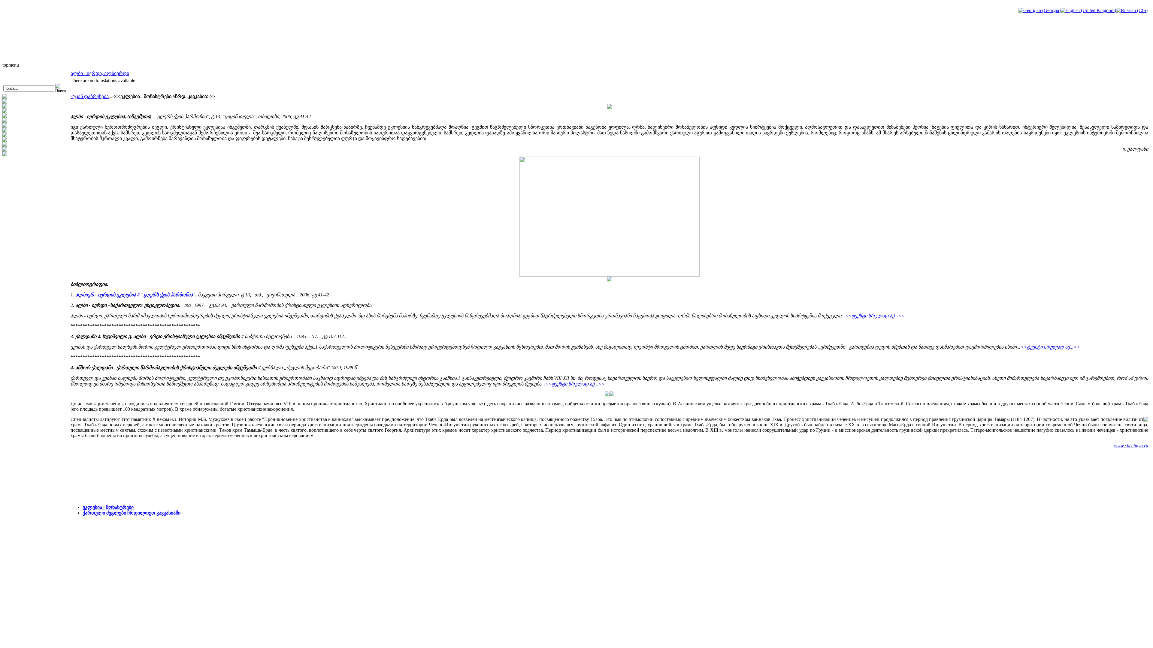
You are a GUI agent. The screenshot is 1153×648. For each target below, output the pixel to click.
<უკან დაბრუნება (90, 96)
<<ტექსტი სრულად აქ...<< (875, 315)
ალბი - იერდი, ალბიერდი (100, 73)
